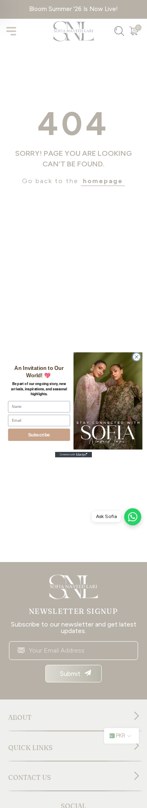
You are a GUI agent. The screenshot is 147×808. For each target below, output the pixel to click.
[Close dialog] (137, 357)
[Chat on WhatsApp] (132, 516)
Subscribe (39, 434)
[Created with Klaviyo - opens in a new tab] (73, 455)
